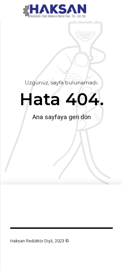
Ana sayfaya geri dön (61, 117)
